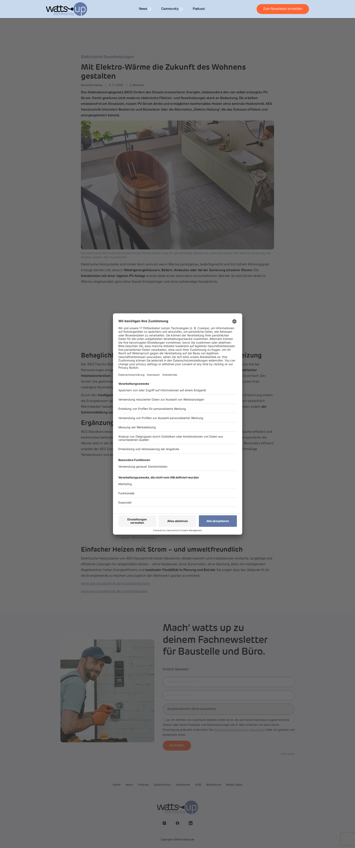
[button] (145, 9)
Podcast (199, 9)
